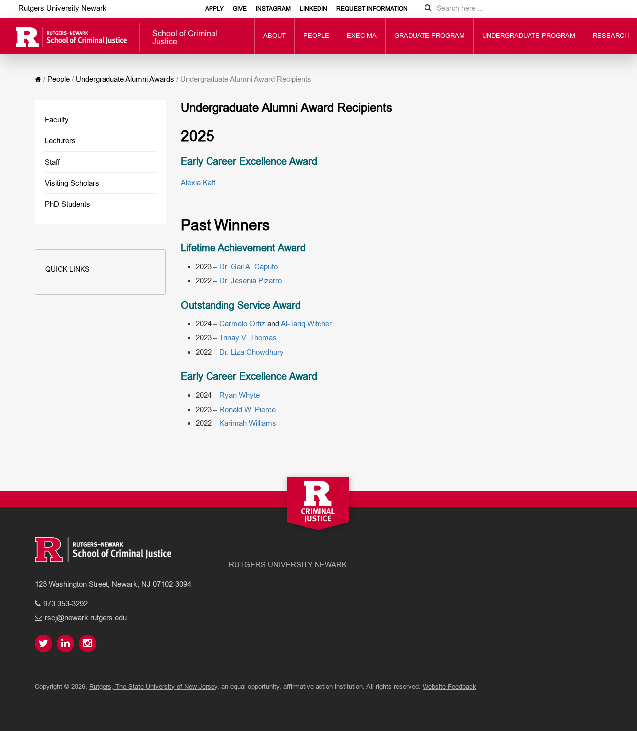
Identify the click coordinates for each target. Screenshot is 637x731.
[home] (38, 79)
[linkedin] (67, 644)
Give (240, 8)
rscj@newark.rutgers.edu (86, 617)
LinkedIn (313, 8)
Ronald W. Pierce (247, 409)
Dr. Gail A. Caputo (248, 266)
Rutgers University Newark (62, 8)
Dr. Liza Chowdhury (251, 352)
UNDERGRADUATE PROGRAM (528, 35)
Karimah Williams (247, 423)
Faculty (57, 119)
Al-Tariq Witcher (306, 323)
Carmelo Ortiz (242, 323)
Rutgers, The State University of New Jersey (153, 686)
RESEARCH (611, 35)
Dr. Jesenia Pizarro (250, 280)
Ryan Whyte (239, 395)
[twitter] (45, 644)
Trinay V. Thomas (248, 337)
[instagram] (89, 644)
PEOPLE (316, 35)
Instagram (273, 8)
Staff (52, 162)
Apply (214, 8)
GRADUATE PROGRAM (429, 35)
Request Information (372, 8)
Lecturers (60, 140)
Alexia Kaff (198, 182)
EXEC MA (362, 35)
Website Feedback (449, 686)
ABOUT (274, 35)
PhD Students (67, 204)
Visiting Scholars (72, 183)
